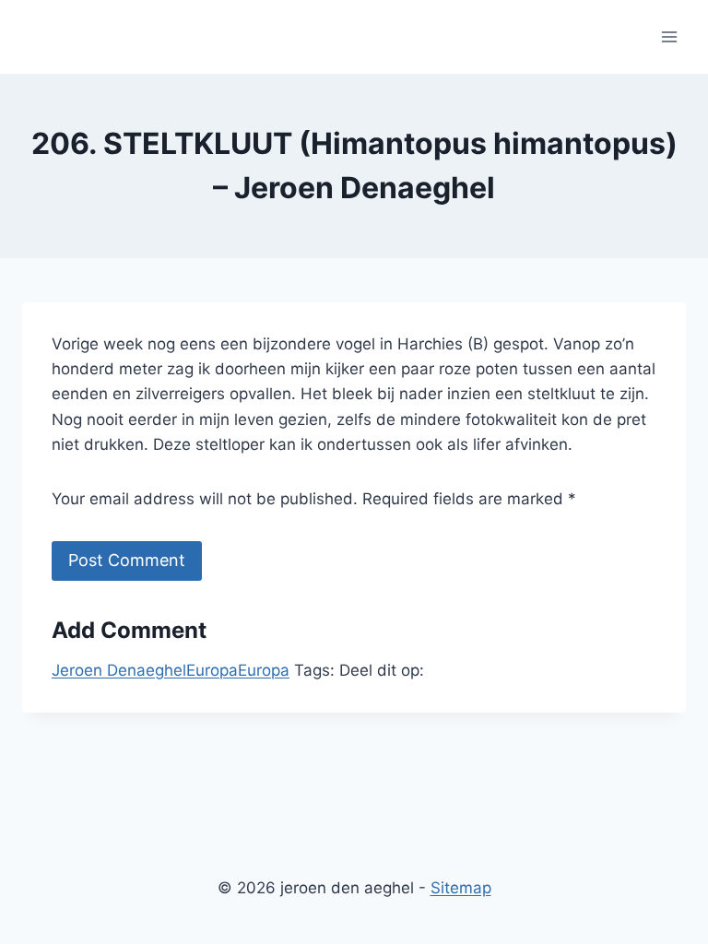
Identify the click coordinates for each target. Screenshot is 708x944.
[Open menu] (669, 36)
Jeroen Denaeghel (119, 670)
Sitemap (461, 888)
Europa (212, 670)
